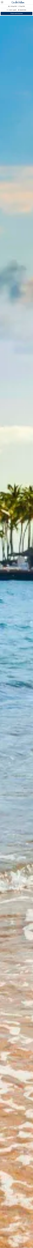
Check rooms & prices (17, 14)
